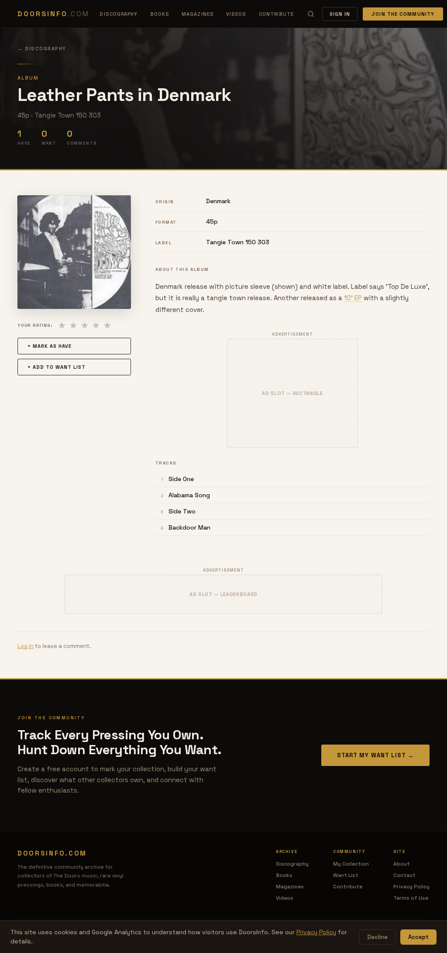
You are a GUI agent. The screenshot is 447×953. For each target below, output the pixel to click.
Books (160, 14)
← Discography (41, 48)
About (401, 863)
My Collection (351, 863)
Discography (119, 14)
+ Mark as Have (50, 346)
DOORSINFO (53, 13)
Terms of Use (410, 897)
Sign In (340, 14)
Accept (418, 937)
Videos (236, 14)
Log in (25, 646)
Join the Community (402, 14)
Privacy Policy (411, 886)
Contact (404, 875)
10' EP (353, 298)
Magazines (198, 14)
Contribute (276, 14)
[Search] (311, 14)
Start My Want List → (375, 755)
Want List (345, 875)
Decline (377, 937)
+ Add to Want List (57, 367)
